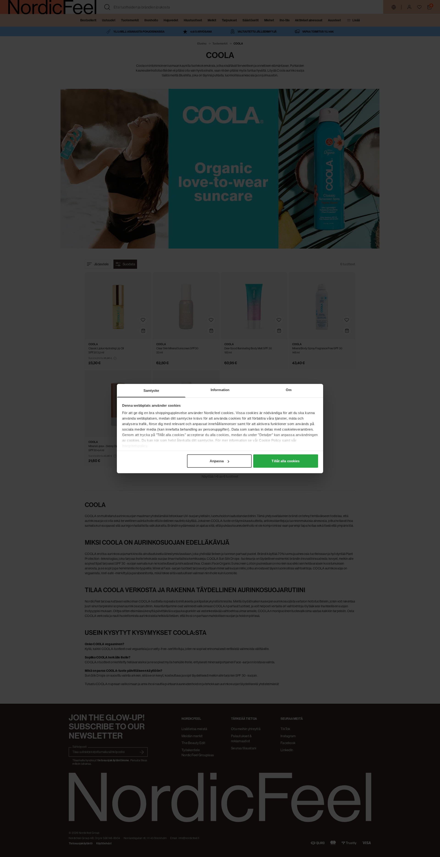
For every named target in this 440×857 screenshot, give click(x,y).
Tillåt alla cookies (286, 461)
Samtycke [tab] (151, 390)
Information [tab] (220, 390)
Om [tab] (289, 390)
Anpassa (217, 461)
